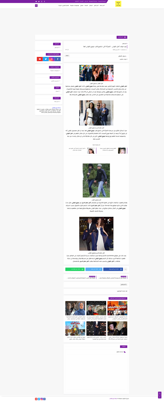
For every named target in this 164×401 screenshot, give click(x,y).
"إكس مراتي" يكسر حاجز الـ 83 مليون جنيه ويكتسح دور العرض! (96, 338)
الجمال (91, 5)
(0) (66, 49)
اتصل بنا (81, 1)
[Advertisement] (82, 21)
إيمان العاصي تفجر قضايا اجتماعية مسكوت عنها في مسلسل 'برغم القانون (76, 318)
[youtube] (36, 1)
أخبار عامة (102, 5)
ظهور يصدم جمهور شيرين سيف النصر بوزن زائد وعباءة (108, 149)
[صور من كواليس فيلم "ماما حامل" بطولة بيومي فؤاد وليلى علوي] (75, 328)
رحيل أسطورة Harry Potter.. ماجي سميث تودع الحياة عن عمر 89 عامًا (118, 338)
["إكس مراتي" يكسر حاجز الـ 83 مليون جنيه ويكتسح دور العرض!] (96, 328)
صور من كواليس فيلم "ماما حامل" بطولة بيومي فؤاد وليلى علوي (76, 338)
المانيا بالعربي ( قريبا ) (63, 5)
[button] (113, 269)
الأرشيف (77, 1)
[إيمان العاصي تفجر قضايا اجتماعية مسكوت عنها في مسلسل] (75, 308)
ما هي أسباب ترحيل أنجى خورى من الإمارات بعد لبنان (77, 149)
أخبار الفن (96, 5)
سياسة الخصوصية (93, 1)
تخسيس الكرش (55, 81)
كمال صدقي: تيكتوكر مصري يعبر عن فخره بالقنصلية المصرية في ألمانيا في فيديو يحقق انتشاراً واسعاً (96, 318)
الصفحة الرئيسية (102, 1)
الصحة (86, 5)
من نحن (86, 1)
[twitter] (39, 1)
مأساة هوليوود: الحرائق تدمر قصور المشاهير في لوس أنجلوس (117, 318)
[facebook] (44, 1)
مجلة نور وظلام (56, 108)
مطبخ (81, 5)
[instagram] (41, 1)
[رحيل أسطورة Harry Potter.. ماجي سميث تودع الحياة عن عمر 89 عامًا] (117, 328)
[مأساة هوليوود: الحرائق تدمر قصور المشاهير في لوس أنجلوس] (117, 308)
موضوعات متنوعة (74, 5)
